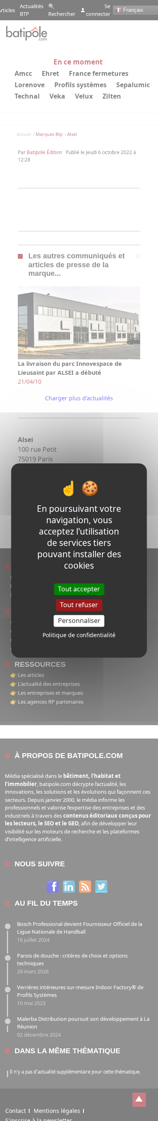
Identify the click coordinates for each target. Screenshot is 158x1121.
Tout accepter (79, 588)
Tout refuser (79, 604)
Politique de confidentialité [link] (79, 635)
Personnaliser (79, 620)
